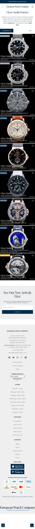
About (17, 447)
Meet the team (17, 451)
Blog (17, 444)
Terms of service (17, 365)
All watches (17, 421)
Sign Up (17, 312)
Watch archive (17, 435)
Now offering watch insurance (17, 1)
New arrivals (17, 424)
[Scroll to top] (32, 525)
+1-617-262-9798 (17, 350)
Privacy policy (17, 362)
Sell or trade (17, 431)
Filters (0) (5, 30)
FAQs (17, 369)
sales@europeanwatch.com (17, 352)
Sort (30, 30)
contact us (11, 23)
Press (17, 458)
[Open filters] (3, 525)
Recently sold (17, 428)
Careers (17, 454)
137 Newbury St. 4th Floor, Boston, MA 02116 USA (17, 341)
